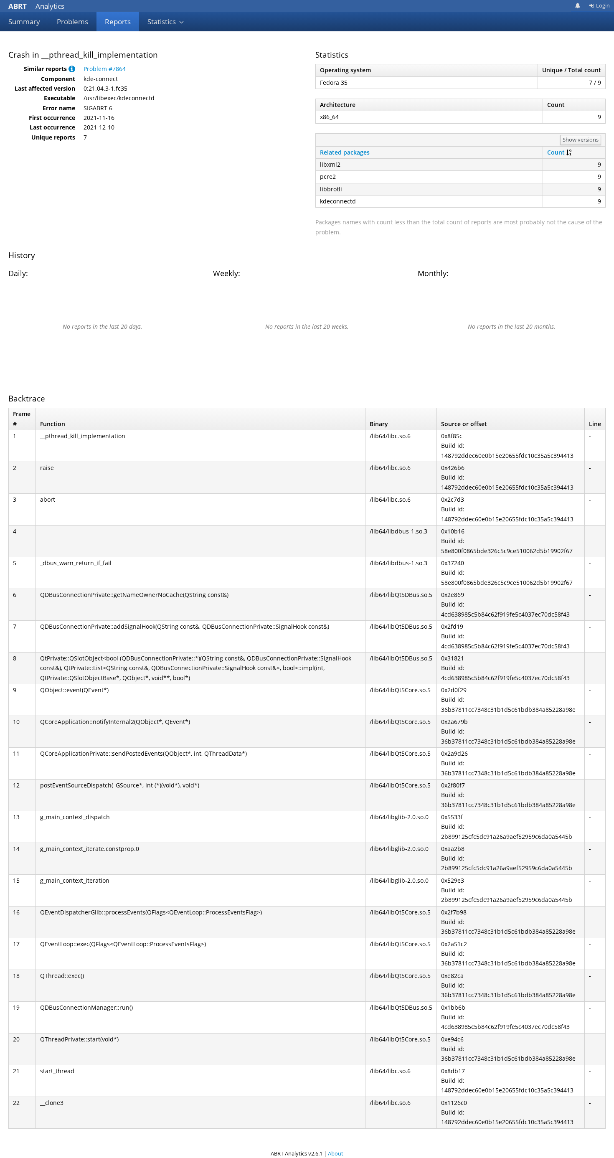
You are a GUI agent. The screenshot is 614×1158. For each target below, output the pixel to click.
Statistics (162, 21)
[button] (72, 69)
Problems (72, 21)
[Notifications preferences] (578, 5)
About (335, 1153)
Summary (24, 21)
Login (603, 5)
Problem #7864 (105, 69)
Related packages (345, 152)
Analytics (36, 6)
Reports (118, 21)
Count (556, 152)
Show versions (581, 139)
